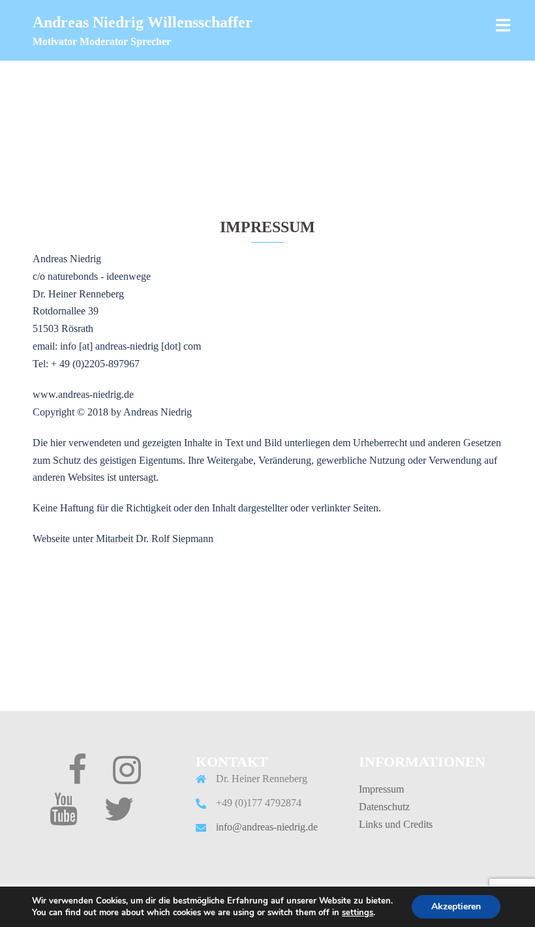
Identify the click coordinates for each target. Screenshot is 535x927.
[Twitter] (119, 817)
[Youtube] (64, 817)
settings (357, 913)
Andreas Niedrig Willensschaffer (142, 22)
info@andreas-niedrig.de (267, 826)
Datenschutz (384, 806)
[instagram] (127, 777)
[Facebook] (77, 777)
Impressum (381, 789)
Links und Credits (396, 824)
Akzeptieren (456, 906)
